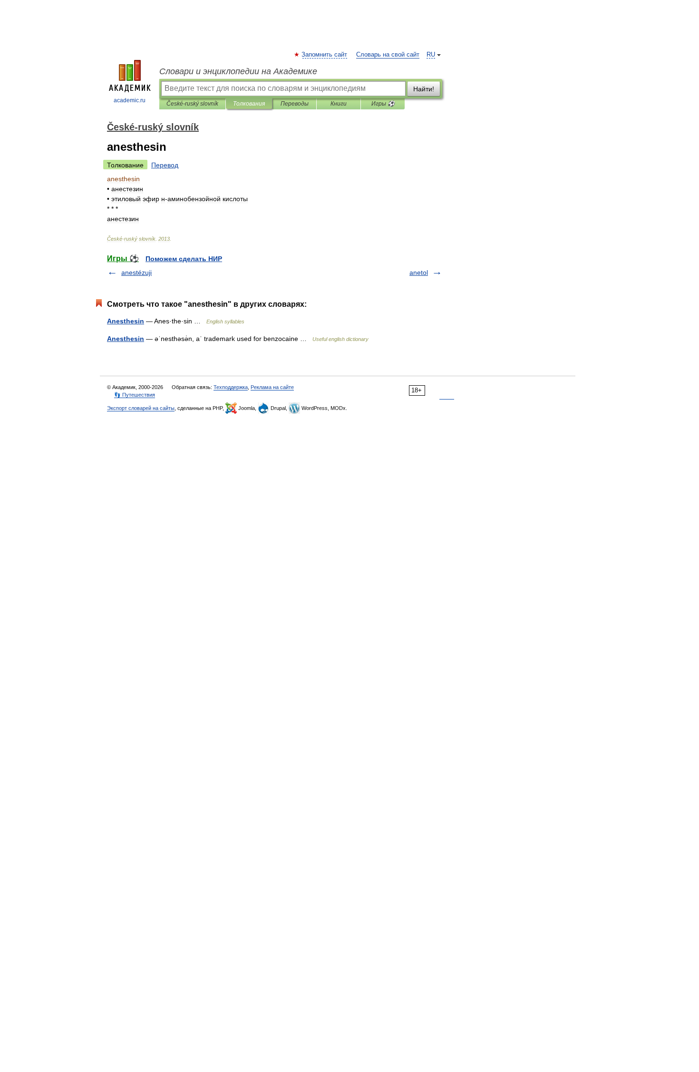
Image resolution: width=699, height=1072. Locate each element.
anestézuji (136, 272)
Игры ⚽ (383, 103)
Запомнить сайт (324, 54)
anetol (418, 272)
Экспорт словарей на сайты (141, 408)
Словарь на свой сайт (387, 54)
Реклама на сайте (272, 387)
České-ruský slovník (192, 103)
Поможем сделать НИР (184, 259)
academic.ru (130, 100)
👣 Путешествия (134, 395)
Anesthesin (125, 321)
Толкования (249, 103)
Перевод (164, 165)
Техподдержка (231, 387)
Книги (338, 103)
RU (431, 54)
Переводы (295, 103)
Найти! (423, 89)
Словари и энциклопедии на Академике (238, 71)
